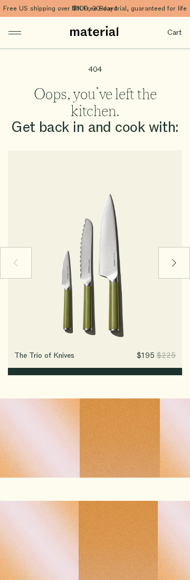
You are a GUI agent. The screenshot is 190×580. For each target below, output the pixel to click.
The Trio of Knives (44, 355)
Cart (174, 32)
